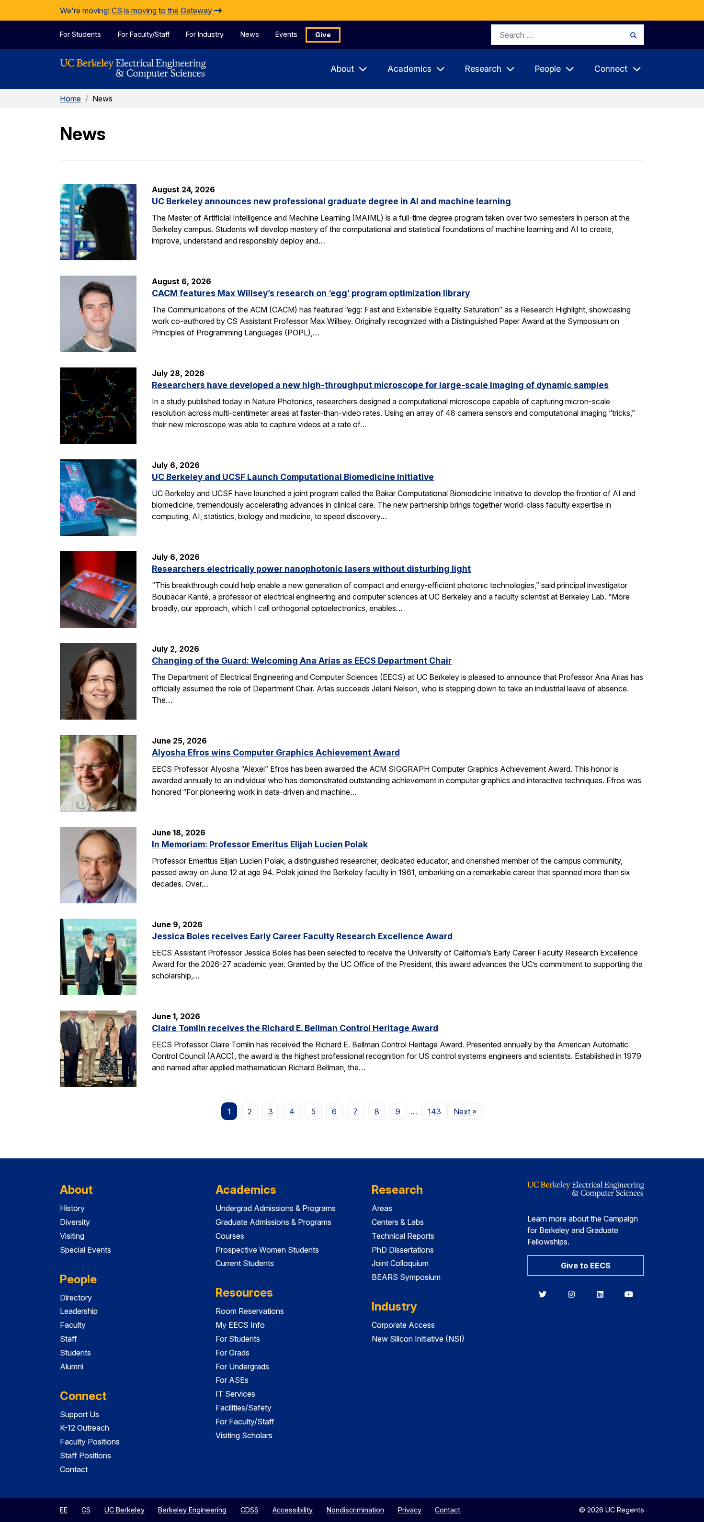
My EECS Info (240, 1325)
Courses (230, 1236)
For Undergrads (242, 1366)
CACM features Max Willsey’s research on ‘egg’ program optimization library (311, 293)
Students (75, 1352)
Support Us (79, 1414)
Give (323, 35)
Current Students (245, 1263)
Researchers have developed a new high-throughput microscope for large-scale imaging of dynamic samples (380, 385)
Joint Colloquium (400, 1263)
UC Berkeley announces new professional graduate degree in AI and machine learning (331, 201)
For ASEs (232, 1380)
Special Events (85, 1250)
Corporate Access (403, 1325)
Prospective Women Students (267, 1250)
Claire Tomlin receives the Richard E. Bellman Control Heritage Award (295, 1028)
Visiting (72, 1236)
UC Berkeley (124, 1510)
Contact (74, 1469)
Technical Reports (403, 1236)
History (72, 1208)
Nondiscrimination (355, 1510)
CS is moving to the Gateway (163, 10)
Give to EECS (586, 1265)
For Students (80, 34)
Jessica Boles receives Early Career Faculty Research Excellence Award (302, 936)
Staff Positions (85, 1455)
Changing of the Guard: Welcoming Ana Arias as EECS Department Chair (302, 660)
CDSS (249, 1510)
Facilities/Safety (244, 1407)
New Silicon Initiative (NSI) (418, 1339)
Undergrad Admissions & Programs (276, 1208)
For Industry (205, 34)
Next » (468, 1111)
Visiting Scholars (244, 1435)
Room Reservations (250, 1311)
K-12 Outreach (84, 1428)
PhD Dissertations (403, 1250)
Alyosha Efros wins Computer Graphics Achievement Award (276, 752)
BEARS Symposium (406, 1277)
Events (286, 34)
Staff (68, 1339)
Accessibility (293, 1510)
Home (70, 98)
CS (86, 1510)
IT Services (235, 1394)
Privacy (409, 1510)
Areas (382, 1208)
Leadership (79, 1311)
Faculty (73, 1325)
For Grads (233, 1352)
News (249, 34)
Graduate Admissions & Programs (273, 1222)
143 (434, 1111)
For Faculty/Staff (144, 34)
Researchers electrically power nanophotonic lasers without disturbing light (311, 569)
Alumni (71, 1366)
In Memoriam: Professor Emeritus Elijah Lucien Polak (260, 844)
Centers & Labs (398, 1222)
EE (64, 1510)
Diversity (75, 1222)
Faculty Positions (90, 1441)
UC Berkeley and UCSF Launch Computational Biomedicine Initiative (293, 477)
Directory (76, 1297)
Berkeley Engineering (192, 1510)
